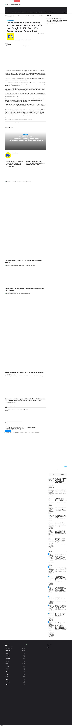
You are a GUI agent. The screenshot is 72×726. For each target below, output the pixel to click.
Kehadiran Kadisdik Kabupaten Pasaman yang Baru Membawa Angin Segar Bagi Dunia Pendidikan (57, 20)
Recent (53, 474)
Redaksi (48, 645)
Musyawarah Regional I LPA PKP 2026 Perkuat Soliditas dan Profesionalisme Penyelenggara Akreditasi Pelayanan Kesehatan (60, 556)
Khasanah (7, 661)
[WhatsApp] (1, 725)
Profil (7, 676)
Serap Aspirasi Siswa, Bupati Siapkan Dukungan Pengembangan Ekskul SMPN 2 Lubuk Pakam (60, 598)
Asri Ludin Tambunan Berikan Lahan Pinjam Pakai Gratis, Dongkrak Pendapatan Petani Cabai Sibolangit (61, 491)
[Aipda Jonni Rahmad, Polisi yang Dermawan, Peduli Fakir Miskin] (51, 518)
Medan (7, 663)
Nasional (7, 664)
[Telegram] (2, 725)
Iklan (48, 647)
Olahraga (7, 668)
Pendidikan (7, 669)
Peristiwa (7, 671)
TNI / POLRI (8, 681)
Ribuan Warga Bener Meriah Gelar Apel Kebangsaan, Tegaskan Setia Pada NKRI (60, 531)
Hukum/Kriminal (8, 656)
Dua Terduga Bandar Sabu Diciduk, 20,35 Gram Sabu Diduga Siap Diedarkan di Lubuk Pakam (60, 615)
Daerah (7, 651)
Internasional (8, 658)
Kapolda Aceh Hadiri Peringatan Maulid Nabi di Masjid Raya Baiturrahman (60, 523)
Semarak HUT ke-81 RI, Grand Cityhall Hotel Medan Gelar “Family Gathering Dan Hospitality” (60, 607)
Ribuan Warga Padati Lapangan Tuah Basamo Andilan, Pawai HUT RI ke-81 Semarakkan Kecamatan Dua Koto (61, 578)
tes (57, 469)
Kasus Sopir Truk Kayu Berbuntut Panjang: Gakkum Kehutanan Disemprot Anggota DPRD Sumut (60, 589)
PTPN (7, 679)
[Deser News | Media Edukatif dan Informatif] (12, 4)
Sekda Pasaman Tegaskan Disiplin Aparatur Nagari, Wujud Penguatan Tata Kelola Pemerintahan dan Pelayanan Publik (61, 540)
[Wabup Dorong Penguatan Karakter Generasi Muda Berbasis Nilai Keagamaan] (51, 510)
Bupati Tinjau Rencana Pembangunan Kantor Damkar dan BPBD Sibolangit (60, 499)
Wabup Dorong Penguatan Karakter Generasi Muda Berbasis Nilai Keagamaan (60, 508)
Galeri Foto (7, 655)
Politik (7, 674)
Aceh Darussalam (9, 648)
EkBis (7, 653)
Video (7, 684)
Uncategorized (8, 682)
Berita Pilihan (8, 650)
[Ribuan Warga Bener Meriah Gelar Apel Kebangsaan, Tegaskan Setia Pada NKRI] (51, 533)
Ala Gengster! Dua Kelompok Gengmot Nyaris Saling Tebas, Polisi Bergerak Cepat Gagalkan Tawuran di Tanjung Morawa (60, 480)
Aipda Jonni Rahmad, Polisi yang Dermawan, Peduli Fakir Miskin (60, 516)
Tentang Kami (49, 644)
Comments (62, 474)
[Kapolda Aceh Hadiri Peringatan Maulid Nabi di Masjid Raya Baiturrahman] (51, 525)
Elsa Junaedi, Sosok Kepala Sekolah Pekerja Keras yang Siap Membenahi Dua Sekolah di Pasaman (61, 569)
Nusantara (7, 666)
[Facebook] (0, 725)
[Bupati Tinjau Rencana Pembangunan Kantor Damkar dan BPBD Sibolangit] (51, 502)
